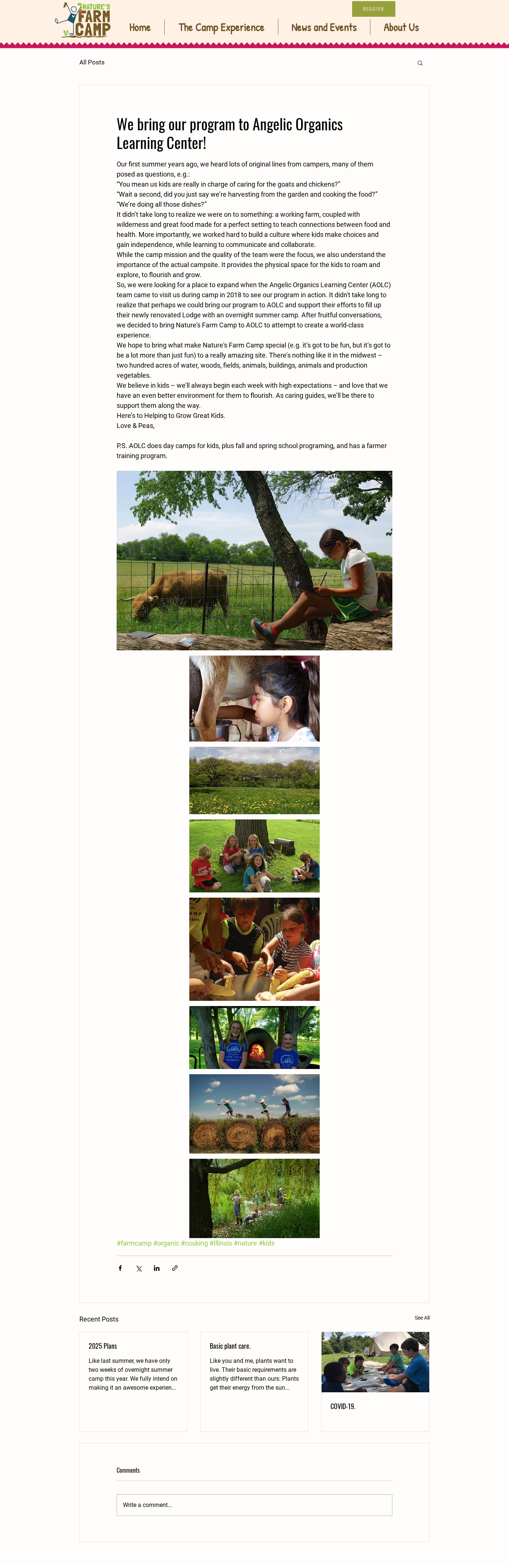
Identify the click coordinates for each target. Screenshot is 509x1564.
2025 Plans (103, 1346)
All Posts (92, 62)
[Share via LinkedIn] (156, 1268)
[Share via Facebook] (120, 1268)
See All (422, 1318)
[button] (420, 63)
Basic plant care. (230, 1346)
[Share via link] (174, 1268)
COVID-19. (343, 1406)
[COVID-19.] (375, 1362)
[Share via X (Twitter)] (138, 1268)
